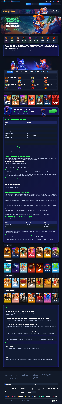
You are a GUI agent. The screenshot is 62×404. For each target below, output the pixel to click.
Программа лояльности (25, 375)
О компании (23, 374)
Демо (9, 102)
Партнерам (33, 378)
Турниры (23, 376)
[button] (6, 72)
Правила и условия (34, 374)
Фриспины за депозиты (25, 377)
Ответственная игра (35, 375)
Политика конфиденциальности (35, 377)
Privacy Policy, (55, 376)
